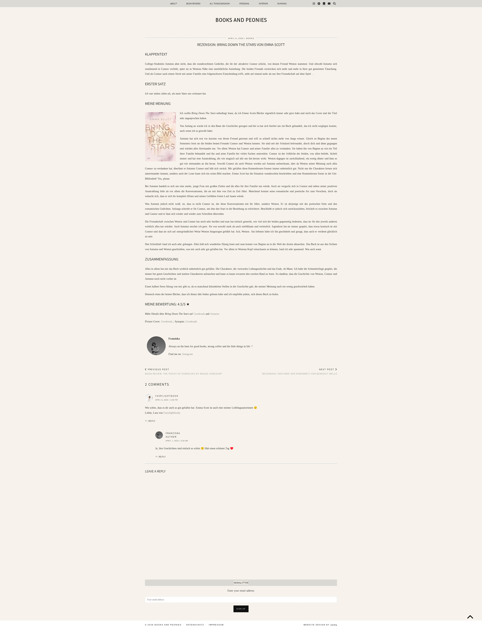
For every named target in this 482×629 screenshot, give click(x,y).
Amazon (214, 313)
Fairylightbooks (171, 412)
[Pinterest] (319, 3)
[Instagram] (314, 3)
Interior (263, 3)
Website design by (320, 625)
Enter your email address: (241, 590)
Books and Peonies (241, 19)
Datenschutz (195, 625)
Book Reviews (193, 3)
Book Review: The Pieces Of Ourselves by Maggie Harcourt (183, 371)
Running (281, 3)
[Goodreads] (324, 3)
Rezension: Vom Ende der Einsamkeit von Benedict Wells (299, 371)
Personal (244, 3)
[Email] (329, 3)
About (173, 3)
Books (250, 38)
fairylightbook (166, 396)
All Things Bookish (220, 3)
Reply (151, 421)
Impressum (216, 625)
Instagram (187, 354)
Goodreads (199, 313)
